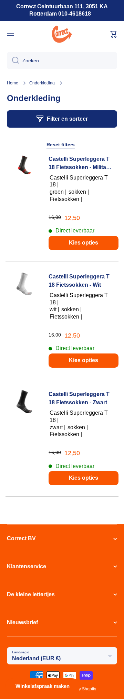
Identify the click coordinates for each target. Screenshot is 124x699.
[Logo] (62, 34)
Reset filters (60, 144)
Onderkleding (42, 83)
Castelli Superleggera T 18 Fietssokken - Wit (79, 281)
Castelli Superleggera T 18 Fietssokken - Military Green (80, 164)
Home (12, 83)
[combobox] (62, 60)
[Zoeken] (13, 60)
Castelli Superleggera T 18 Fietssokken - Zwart (79, 398)
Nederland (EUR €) (36, 658)
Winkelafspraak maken (43, 686)
